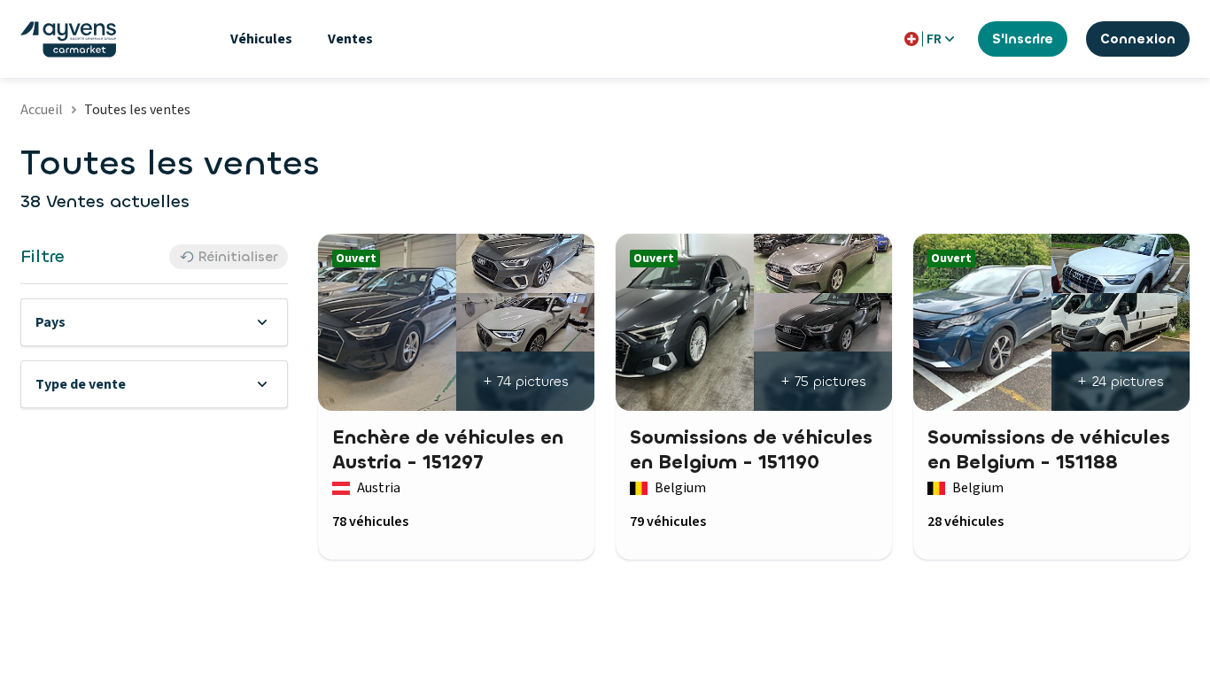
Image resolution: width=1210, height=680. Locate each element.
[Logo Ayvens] (68, 39)
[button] (154, 322)
